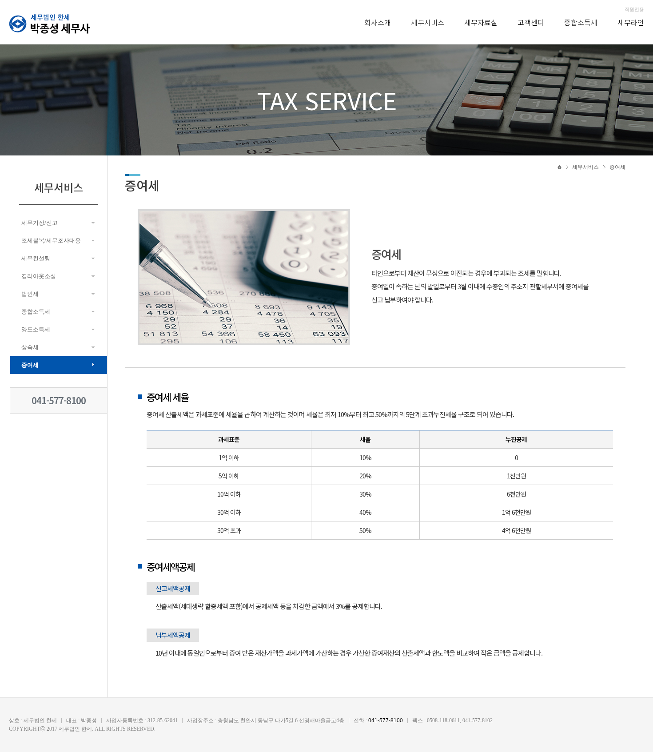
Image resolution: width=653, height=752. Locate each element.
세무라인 (630, 22)
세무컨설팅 (35, 258)
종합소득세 (580, 22)
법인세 (30, 293)
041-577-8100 (59, 400)
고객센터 (531, 22)
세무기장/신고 (39, 222)
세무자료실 (481, 22)
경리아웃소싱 (38, 276)
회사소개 (377, 22)
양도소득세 (35, 329)
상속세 (30, 347)
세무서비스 (427, 22)
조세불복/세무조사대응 (51, 240)
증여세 (30, 365)
